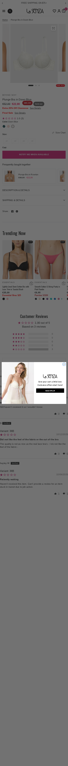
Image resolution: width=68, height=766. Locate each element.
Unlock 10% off (50, 390)
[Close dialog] (64, 364)
